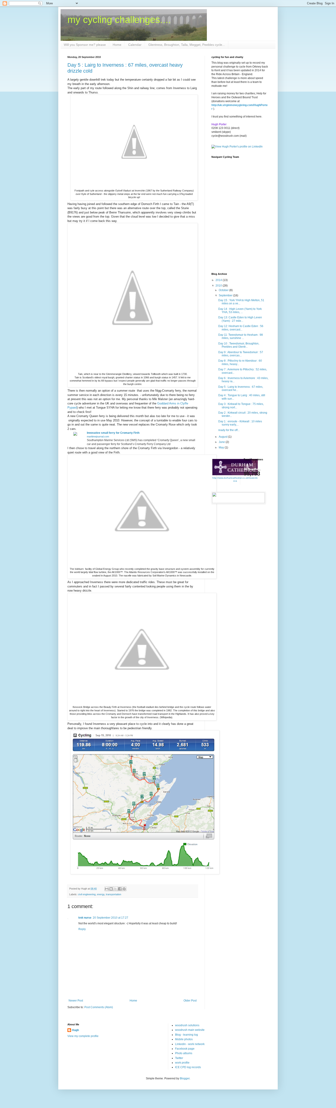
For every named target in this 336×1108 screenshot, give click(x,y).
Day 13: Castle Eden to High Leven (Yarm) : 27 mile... (240, 319)
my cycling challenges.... (119, 19)
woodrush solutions (187, 1025)
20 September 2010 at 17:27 (110, 917)
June (222, 442)
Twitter (179, 1058)
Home (117, 44)
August (223, 436)
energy (100, 894)
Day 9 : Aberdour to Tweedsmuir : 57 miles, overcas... (240, 354)
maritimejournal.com (98, 436)
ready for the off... (229, 430)
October (224, 290)
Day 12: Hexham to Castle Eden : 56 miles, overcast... (240, 328)
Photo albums (183, 1053)
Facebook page (185, 1048)
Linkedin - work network (190, 1044)
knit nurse (84, 917)
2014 (219, 280)
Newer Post (76, 1000)
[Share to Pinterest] (124, 889)
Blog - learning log (186, 1034)
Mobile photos (184, 1039)
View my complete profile (83, 1036)
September (226, 295)
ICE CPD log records (188, 1067)
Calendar (134, 44)
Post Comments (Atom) (98, 1007)
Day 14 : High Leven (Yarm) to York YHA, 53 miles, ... (240, 310)
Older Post (190, 1000)
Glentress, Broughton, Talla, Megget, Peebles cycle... (186, 44)
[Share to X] (115, 889)
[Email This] (106, 889)
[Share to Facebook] (119, 889)
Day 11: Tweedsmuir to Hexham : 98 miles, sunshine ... (240, 336)
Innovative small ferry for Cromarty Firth (113, 432)
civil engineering (87, 894)
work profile (182, 1062)
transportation (113, 894)
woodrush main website (190, 1030)
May (222, 447)
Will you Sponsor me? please (85, 44)
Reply (82, 929)
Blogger (184, 1078)
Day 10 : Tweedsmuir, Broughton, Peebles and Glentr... (238, 345)
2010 (219, 285)
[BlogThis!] (111, 889)
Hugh (75, 1030)
